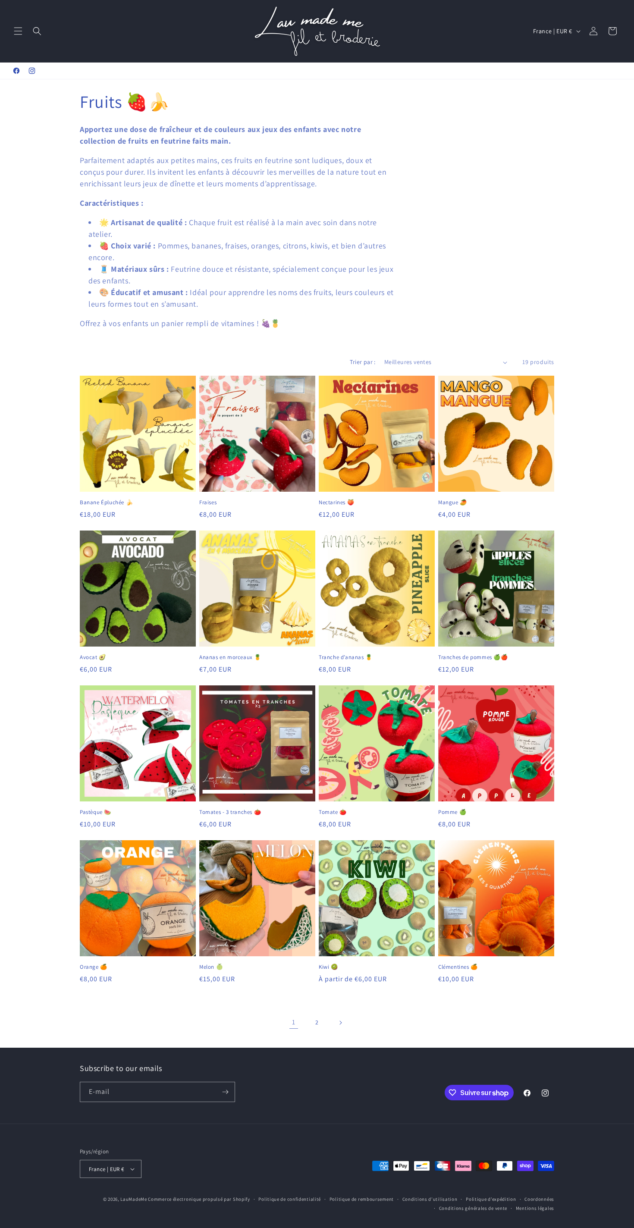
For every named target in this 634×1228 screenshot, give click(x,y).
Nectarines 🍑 (336, 502)
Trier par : (362, 362)
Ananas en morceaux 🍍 (230, 657)
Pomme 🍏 (452, 812)
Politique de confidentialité (289, 1199)
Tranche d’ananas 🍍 (346, 657)
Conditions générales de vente (473, 1208)
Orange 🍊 (93, 967)
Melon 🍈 (211, 967)
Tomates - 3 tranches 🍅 (230, 812)
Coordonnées (539, 1199)
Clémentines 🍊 (458, 967)
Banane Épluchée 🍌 (106, 502)
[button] (18, 31)
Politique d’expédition (491, 1199)
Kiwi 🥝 (328, 967)
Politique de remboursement (362, 1199)
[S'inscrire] (225, 1092)
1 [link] (293, 1022)
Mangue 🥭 (452, 502)
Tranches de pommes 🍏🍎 (473, 657)
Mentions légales (535, 1208)
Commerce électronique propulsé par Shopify (199, 1199)
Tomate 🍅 (333, 812)
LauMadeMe (133, 1199)
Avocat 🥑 (93, 657)
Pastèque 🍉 (95, 812)
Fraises (208, 502)
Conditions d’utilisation (430, 1199)
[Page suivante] (340, 1022)
